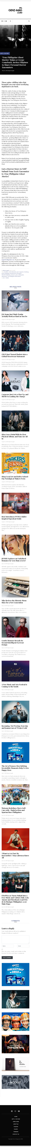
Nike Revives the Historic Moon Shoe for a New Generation (14, 601)
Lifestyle (15, 1124)
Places (16, 1129)
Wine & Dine (16, 1121)
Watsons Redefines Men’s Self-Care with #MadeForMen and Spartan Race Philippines (14, 810)
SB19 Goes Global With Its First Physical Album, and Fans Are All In (15, 436)
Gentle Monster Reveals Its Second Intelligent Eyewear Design (13, 642)
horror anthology (5, 273)
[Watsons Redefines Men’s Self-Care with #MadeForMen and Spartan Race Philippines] (15, 794)
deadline (6, 271)
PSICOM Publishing (6, 274)
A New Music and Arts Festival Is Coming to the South (14, 685)
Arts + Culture (4, 53)
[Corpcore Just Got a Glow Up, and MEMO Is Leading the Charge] (15, 381)
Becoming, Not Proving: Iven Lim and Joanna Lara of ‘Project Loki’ (15, 727)
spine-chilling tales (19, 274)
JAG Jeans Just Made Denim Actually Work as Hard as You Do (14, 315)
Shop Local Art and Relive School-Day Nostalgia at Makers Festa (15, 477)
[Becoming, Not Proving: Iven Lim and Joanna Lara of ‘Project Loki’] (15, 711)
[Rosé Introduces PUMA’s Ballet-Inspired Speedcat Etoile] (15, 503)
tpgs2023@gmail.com (8, 259)
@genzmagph (11, 70)
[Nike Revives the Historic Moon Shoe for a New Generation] (15, 587)
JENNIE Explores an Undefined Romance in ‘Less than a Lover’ (14, 559)
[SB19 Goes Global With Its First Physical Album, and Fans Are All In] (15, 421)
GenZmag (26, 271)
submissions (4, 276)
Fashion (16, 1126)
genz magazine (20, 271)
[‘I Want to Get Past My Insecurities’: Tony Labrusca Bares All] (15, 839)
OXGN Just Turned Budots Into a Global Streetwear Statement (14, 355)
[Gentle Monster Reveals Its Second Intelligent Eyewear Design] (15, 627)
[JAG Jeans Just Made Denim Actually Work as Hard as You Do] (15, 300)
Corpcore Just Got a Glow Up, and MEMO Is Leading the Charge (15, 395)
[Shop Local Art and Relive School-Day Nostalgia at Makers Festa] (15, 463)
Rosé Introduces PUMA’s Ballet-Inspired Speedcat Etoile (14, 518)
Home (15, 1116)
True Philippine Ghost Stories (14, 276)
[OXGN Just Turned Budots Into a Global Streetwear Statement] (15, 341)
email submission (12, 271)
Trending (15, 1131)
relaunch (13, 274)
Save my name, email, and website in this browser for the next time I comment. (14, 952)
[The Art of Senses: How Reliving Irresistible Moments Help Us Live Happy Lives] (15, 752)
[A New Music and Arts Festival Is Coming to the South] (15, 671)
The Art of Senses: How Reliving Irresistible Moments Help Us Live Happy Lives (15, 768)
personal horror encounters (15, 273)
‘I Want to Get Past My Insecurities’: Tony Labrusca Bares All (15, 855)
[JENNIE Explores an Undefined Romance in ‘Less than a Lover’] (15, 545)
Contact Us (16, 1134)
